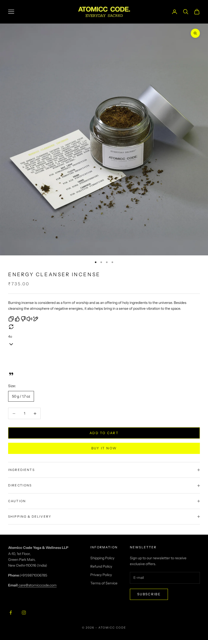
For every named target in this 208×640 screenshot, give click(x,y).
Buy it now (104, 448)
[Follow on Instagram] (23, 612)
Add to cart (104, 433)
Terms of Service (103, 583)
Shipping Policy (102, 558)
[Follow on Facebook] (10, 612)
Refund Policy (101, 566)
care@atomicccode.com (37, 585)
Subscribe (149, 594)
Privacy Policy (101, 574)
